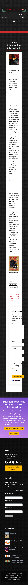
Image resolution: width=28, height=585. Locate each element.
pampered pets (13, 287)
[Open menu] (14, 21)
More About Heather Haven (13, 468)
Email (14, 348)
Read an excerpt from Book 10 (14, 428)
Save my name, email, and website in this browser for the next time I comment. (17, 368)
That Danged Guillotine (17, 541)
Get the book (14, 433)
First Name (8, 500)
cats (11, 281)
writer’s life (12, 290)
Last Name (8, 507)
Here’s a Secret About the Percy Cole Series (17, 561)
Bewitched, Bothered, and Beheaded (16, 548)
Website (14, 356)
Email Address (10, 493)
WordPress (17, 579)
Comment (15, 324)
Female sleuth (13, 284)
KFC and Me (13, 533)
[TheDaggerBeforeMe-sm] (14, 270)
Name (14, 341)
